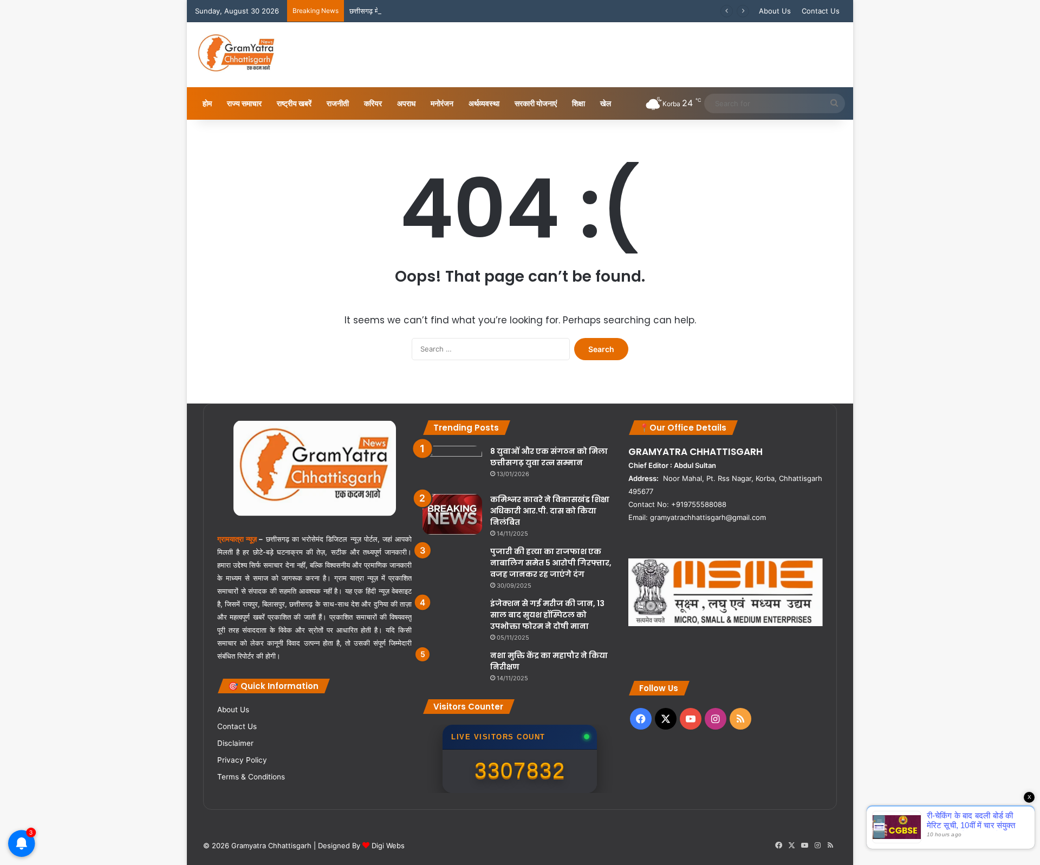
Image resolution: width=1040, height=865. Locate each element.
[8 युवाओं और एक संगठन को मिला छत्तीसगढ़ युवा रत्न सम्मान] (452, 466)
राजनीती (338, 103)
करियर (373, 103)
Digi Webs (388, 845)
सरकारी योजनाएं (536, 103)
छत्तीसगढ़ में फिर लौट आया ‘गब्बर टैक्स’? (400, 10)
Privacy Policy (242, 760)
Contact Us (821, 10)
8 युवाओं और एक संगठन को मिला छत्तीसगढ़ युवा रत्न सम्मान (549, 457)
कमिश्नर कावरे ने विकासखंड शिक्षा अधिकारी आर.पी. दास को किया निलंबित (549, 511)
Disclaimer (235, 743)
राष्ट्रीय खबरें (294, 103)
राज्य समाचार (244, 103)
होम (207, 103)
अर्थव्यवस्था (484, 103)
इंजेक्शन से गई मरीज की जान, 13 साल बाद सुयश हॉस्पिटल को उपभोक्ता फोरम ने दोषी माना (547, 615)
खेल (605, 103)
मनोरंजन (442, 103)
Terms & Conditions (251, 776)
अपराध (406, 103)
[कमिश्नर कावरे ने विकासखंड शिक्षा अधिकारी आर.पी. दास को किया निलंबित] (452, 514)
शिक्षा (578, 103)
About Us (775, 10)
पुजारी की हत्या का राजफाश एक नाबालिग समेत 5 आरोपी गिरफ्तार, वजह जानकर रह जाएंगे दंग (551, 563)
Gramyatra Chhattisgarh (270, 845)
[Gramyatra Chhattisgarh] (236, 54)
